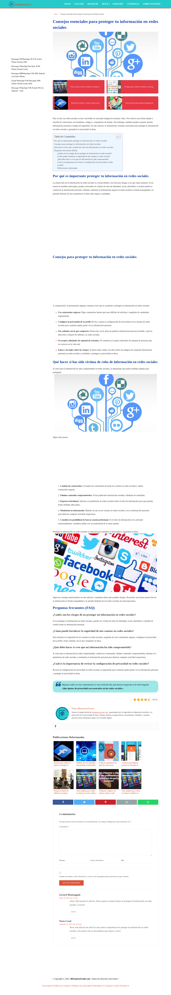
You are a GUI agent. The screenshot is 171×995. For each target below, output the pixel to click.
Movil (105, 4)
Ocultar (79, 4)
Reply (73, 912)
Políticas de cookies (61, 986)
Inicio (67, 4)
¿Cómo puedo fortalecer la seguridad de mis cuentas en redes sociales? (83, 156)
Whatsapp (117, 4)
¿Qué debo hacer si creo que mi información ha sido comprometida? (83, 159)
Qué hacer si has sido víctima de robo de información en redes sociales (83, 147)
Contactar (108, 986)
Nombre (62, 860)
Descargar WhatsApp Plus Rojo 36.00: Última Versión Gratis (25, 67)
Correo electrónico (97, 860)
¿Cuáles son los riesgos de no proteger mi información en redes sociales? (84, 153)
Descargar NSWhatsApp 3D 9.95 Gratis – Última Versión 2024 (27, 60)
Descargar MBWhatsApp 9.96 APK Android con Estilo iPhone (28, 74)
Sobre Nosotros (151, 4)
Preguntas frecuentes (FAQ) (65, 150)
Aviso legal (46, 986)
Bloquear (93, 4)
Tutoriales (133, 4)
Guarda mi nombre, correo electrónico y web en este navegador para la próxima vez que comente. (94, 876)
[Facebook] (55, 726)
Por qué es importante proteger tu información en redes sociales (80, 141)
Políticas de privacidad (81, 986)
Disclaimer (97, 986)
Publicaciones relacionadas (67, 168)
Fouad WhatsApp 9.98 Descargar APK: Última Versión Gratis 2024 (26, 82)
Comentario (64, 827)
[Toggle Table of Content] (117, 137)
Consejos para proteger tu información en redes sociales (77, 144)
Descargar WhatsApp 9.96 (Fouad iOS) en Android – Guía (27, 89)
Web (122, 860)
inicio (56, 14)
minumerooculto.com (100, 712)
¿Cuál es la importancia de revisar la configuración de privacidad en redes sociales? (85, 163)
